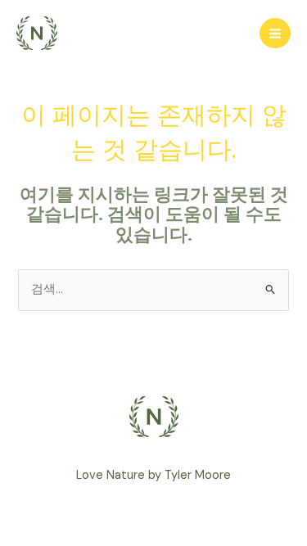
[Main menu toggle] (275, 33)
